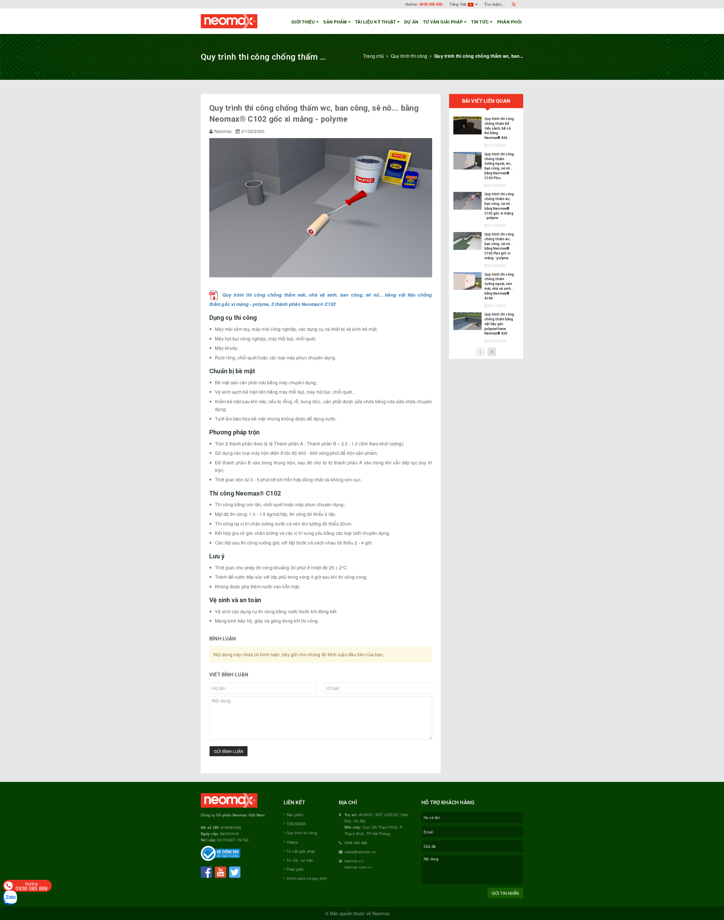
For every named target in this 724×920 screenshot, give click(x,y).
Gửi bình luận (228, 751)
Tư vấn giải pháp (443, 22)
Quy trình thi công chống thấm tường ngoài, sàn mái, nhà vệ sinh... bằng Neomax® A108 (499, 286)
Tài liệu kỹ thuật (376, 22)
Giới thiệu (303, 22)
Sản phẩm (335, 22)
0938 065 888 (430, 4)
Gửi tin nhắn (505, 893)
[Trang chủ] (238, 21)
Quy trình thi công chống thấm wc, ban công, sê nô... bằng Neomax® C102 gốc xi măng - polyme (499, 206)
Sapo (425, 913)
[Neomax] (238, 801)
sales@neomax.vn (360, 851)
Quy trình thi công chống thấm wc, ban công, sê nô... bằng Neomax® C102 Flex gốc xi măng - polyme (499, 246)
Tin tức (480, 22)
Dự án (411, 22)
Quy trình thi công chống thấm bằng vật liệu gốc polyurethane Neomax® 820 (499, 323)
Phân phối (509, 22)
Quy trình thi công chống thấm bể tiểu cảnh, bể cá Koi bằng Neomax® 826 (499, 128)
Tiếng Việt (458, 4)
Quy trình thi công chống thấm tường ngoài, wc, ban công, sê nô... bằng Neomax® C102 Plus (499, 166)
